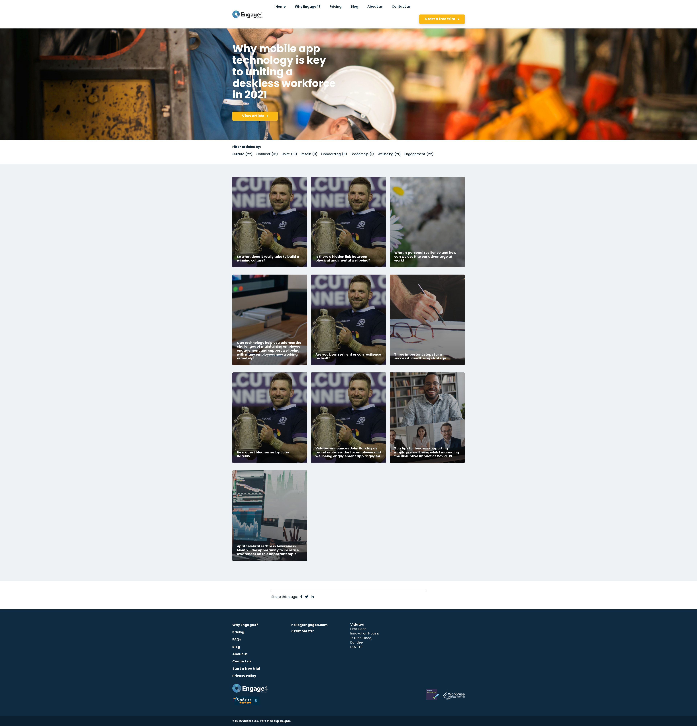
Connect (266, 154)
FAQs (236, 639)
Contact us (241, 661)
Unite (288, 154)
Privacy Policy (244, 676)
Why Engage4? (245, 625)
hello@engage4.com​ (309, 625)
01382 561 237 (302, 631)
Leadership (361, 154)
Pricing (238, 632)
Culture (241, 154)
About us (240, 654)
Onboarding (333, 154)
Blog (236, 647)
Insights (285, 721)
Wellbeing (388, 154)
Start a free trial (246, 669)
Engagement (418, 154)
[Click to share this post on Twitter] (306, 597)
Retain (308, 154)
